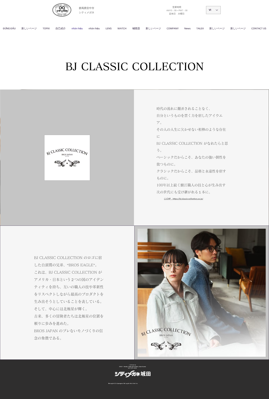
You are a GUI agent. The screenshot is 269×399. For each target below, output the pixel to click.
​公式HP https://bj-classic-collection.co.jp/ (183, 198)
